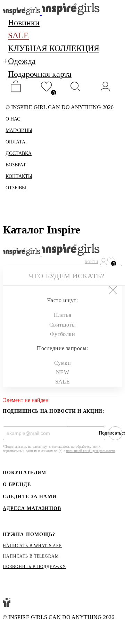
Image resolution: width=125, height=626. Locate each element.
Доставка (19, 153)
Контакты (19, 176)
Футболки (62, 334)
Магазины (19, 130)
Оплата (15, 142)
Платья (63, 315)
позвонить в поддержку (34, 566)
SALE (62, 382)
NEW (62, 372)
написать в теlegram (31, 556)
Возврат (16, 164)
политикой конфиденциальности (90, 451)
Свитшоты (62, 325)
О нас (13, 119)
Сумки (62, 363)
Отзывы (16, 187)
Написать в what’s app (32, 545)
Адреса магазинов (32, 508)
